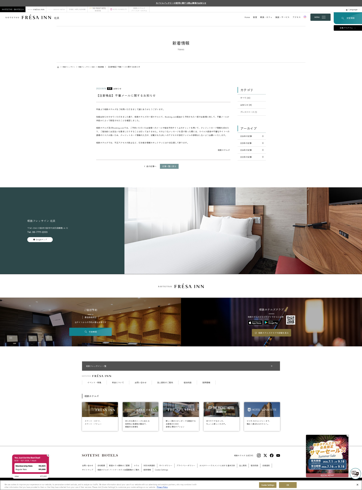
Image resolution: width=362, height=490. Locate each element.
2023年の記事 (246, 157)
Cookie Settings (267, 485)
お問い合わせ (140, 382)
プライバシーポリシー (185, 465)
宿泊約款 (188, 382)
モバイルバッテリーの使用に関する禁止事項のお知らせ (181, 3)
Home (247, 17)
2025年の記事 (246, 143)
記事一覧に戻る (169, 166)
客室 (255, 17)
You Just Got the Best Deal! (27, 457)
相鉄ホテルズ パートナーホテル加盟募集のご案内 (118, 469)
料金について (118, 382)
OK (288, 485)
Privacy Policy (162, 487)
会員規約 (266, 465)
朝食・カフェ (266, 17)
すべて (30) (245, 97)
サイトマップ (87, 469)
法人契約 (243, 465)
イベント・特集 (94, 382)
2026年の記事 (246, 136)
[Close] (357, 485)
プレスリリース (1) (248, 112)
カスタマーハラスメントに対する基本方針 (217, 465)
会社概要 (101, 465)
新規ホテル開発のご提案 (119, 465)
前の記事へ (151, 166)
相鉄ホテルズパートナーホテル (139, 9)
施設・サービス (282, 17)
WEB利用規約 (149, 465)
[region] (181, 485)
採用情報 (206, 382)
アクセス (297, 17)
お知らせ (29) (246, 104)
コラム (136, 465)
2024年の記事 (246, 150)
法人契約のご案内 (165, 382)
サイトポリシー (165, 465)
